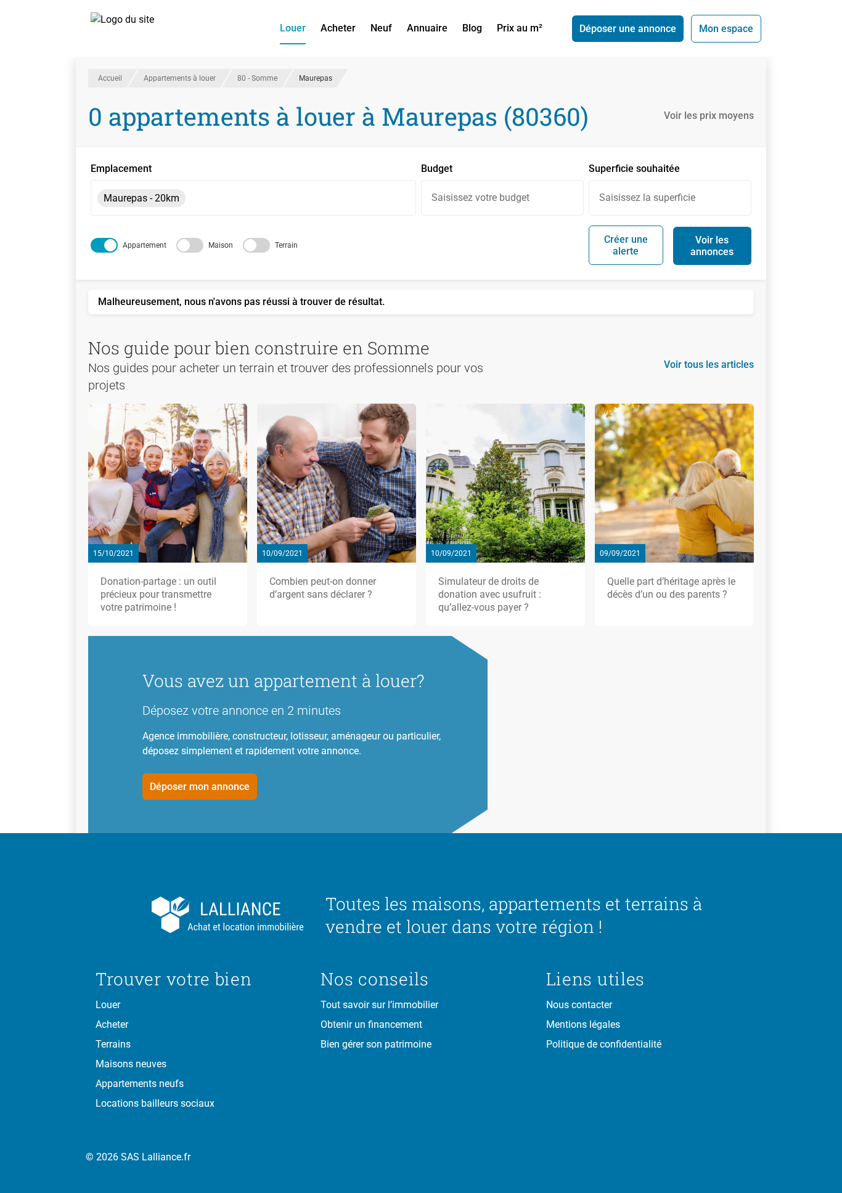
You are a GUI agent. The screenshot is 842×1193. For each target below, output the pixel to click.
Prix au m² (519, 28)
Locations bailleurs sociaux (155, 1103)
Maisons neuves (131, 1064)
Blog (472, 28)
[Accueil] (136, 28)
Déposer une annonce (627, 29)
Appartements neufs (140, 1083)
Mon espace (726, 29)
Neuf (381, 28)
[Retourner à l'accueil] (201, 915)
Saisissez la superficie (647, 197)
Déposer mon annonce (200, 786)
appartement (144, 245)
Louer (293, 28)
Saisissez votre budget (480, 197)
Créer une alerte (626, 245)
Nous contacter (579, 1005)
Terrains (113, 1044)
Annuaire (427, 28)
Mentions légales (583, 1024)
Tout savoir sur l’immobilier (379, 1005)
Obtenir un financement (371, 1024)
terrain (286, 245)
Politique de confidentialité (603, 1044)
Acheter (338, 28)
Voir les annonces (712, 246)
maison (220, 245)
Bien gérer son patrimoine (376, 1044)
